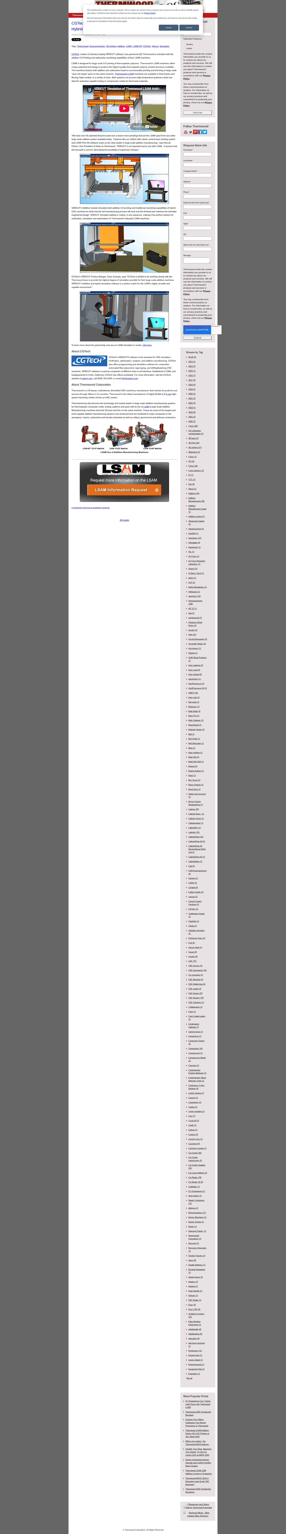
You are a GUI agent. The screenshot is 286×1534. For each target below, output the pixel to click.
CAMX (192, 883)
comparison (194, 1036)
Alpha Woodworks (197, 587)
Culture (192, 1130)
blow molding (195, 753)
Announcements (97, 46)
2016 (191, 375)
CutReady (194, 1187)
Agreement (194, 547)
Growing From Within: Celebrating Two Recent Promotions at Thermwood (196, 1422)
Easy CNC (194, 1309)
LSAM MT (137, 46)
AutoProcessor (196, 684)
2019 (191, 389)
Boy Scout (194, 780)
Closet (192, 952)
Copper (192, 1107)
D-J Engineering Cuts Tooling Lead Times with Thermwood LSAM (197, 1404)
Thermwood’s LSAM (124, 74)
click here (147, 345)
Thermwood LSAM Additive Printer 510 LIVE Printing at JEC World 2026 (197, 1433)
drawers (193, 1282)
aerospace (194, 538)
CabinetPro (194, 828)
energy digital (195, 1360)
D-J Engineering (196, 1191)
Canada (193, 887)
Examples (194, 1374)
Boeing (192, 766)
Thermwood (82, 46)
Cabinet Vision (196, 818)
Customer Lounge (197, 1148)
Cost (191, 1116)
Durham (193, 1295)
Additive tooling (196, 516)
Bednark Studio (196, 729)
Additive (121, 46)
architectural (195, 618)
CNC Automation (197, 970)
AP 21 (192, 608)
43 (191, 461)
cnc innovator (195, 975)
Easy (192, 1305)
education (194, 1338)
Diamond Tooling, (197, 1231)
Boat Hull (193, 757)
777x (191, 480)
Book (192, 775)
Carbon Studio (195, 892)
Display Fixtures (196, 1256)
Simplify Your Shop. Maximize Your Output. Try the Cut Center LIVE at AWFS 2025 (198, 1452)
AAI (191, 484)
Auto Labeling (195, 665)
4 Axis (192, 457)
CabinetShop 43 (196, 841)
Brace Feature (195, 785)
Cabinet (193, 809)
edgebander (194, 1329)
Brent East (194, 789)
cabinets (194, 832)
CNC (192, 961)
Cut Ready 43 (195, 1182)
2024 (191, 412)
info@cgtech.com (130, 378)
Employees (195, 1351)
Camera (193, 878)
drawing (193, 1286)
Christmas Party (196, 938)
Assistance (194, 648)
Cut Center (195, 1153)
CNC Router (195, 993)
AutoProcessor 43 (197, 688)
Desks (192, 1226)
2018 (191, 385)
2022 (191, 403)
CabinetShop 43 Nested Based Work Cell (197, 849)
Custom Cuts (195, 1139)
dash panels (195, 1196)
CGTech (147, 46)
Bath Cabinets (195, 720)
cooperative (194, 1102)
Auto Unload (195, 674)
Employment (195, 1355)
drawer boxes (195, 1277)
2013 (191, 362)
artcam (192, 630)
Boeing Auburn (196, 771)
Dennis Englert (196, 1222)
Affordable (194, 543)
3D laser (193, 438)
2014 (191, 366)
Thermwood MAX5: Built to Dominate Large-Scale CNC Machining (197, 1481)
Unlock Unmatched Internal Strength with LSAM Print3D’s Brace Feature (198, 1463)
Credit (192, 1125)
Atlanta (192, 653)
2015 (191, 371)
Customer (194, 1144)
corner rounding (196, 1111)
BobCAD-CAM (196, 762)
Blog (191, 748)
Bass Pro (193, 716)
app (191, 613)
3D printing (111, 46)
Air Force (193, 556)
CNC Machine (195, 979)
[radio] (197, 44)
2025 (191, 417)
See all (189, 1378)
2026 (191, 421)
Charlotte (193, 921)
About (192, 489)
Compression (195, 1053)
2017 (191, 380)
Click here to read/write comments (96, 508)
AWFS (193, 693)
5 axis (168, 394)
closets (193, 956)
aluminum (194, 596)
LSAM (129, 46)
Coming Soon (195, 1032)
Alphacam (194, 592)
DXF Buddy (194, 1300)
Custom (193, 1134)
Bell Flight (194, 739)
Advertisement (196, 529)
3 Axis (193, 426)
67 (190, 475)
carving (193, 897)
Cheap (192, 926)
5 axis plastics (196, 470)
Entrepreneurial (196, 1364)
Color (192, 1012)
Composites (195, 1048)
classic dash (195, 947)
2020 (191, 394)
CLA (191, 943)
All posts (124, 520)
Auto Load (194, 670)
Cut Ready (194, 1177)
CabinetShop (195, 837)
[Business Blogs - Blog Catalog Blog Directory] (197, 1516)
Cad (191, 866)
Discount (193, 1243)
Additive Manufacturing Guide (197, 509)
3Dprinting (194, 452)
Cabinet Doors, (196, 814)
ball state (193, 702)
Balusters (193, 707)
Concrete (193, 1065)
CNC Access (195, 966)
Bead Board (194, 725)
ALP (191, 582)
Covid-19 (193, 1121)
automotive (194, 679)
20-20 (192, 357)
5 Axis (193, 466)
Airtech (192, 569)
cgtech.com (87, 378)
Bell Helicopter (196, 743)
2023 (191, 408)
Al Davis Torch (196, 573)
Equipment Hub (196, 1369)
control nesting (196, 1093)
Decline (189, 28)
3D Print (193, 443)
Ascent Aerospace (197, 639)
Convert (193, 1098)
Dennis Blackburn (197, 1217)
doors (192, 1260)
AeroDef (193, 533)
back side (194, 697)
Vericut (155, 46)
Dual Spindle (195, 1291)
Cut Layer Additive (197, 1173)
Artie (192, 634)
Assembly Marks (197, 644)
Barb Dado (194, 711)
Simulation (164, 46)
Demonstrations (197, 1213)
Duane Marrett (84, 35)
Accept (168, 28)
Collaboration (195, 1007)
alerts (192, 578)
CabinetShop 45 (196, 857)
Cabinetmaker (195, 823)
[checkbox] (197, 46)
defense (193, 1208)
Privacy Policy (149, 13)
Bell (191, 734)
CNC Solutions (196, 1002)
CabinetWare (195, 861)
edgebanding (195, 1334)
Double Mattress (196, 1265)
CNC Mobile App (196, 984)
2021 (191, 398)
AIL (191, 552)
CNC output (194, 989)
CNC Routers (196, 998)
